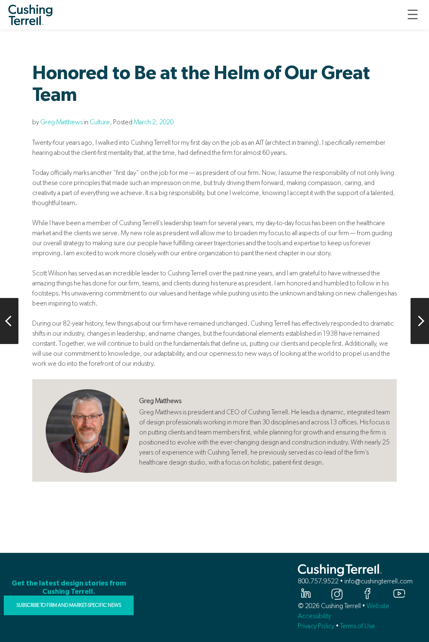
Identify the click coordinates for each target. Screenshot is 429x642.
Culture (100, 122)
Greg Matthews (61, 122)
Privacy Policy (316, 626)
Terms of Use (357, 626)
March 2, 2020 (153, 122)
